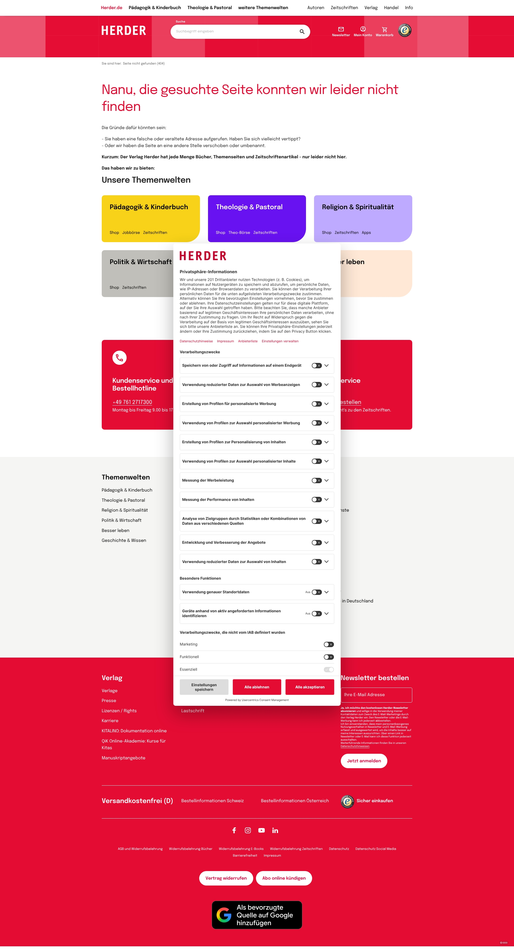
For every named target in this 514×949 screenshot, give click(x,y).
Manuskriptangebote (123, 758)
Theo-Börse (239, 233)
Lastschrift (193, 711)
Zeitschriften (344, 8)
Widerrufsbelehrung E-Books (241, 849)
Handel (391, 8)
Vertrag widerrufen (226, 878)
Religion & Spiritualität (358, 207)
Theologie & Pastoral (209, 8)
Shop (114, 233)
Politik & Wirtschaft (141, 262)
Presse (109, 701)
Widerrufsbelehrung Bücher (191, 849)
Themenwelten (126, 477)
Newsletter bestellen (375, 678)
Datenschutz (339, 849)
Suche (180, 22)
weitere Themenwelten (263, 8)
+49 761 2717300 (132, 402)
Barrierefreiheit (245, 855)
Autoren (315, 8)
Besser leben (343, 262)
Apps (366, 233)
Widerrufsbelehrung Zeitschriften (296, 849)
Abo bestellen (343, 402)
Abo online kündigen (284, 878)
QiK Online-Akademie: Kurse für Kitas (134, 745)
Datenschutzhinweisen (355, 746)
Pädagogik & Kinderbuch (155, 8)
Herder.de (111, 8)
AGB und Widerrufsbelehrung (140, 849)
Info (409, 8)
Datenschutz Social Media (376, 849)
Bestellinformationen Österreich (295, 801)
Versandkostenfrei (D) (137, 801)
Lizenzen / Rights (119, 711)
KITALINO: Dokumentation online (134, 731)
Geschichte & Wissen (124, 540)
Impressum (272, 855)
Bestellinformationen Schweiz (213, 801)
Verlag (371, 8)
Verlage (110, 691)
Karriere (110, 721)
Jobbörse (131, 233)
